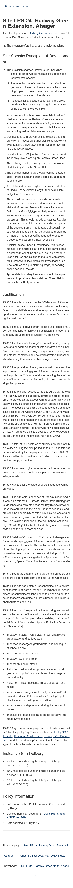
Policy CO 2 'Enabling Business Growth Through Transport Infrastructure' (36, 736)
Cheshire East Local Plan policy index (42, 855)
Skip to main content (16, 6)
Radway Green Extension (44, 33)
